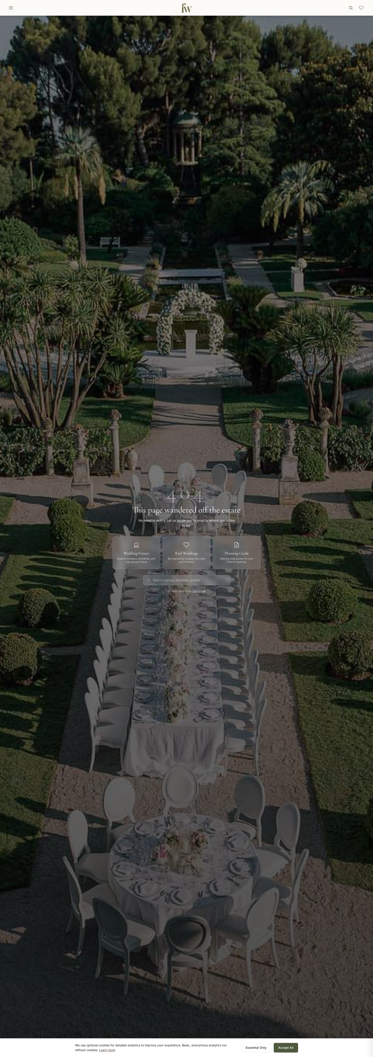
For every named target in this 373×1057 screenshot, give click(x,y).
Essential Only (256, 1047)
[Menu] (11, 8)
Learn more (107, 1050)
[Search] (351, 8)
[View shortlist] (361, 8)
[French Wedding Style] (186, 8)
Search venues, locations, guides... (177, 580)
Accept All (286, 1047)
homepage (199, 591)
